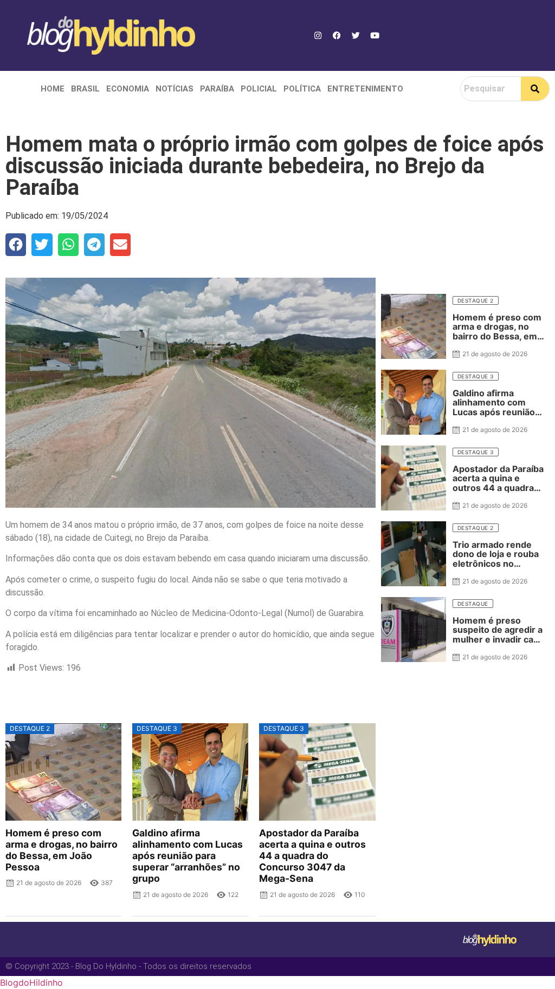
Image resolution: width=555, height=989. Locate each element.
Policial (259, 89)
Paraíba (217, 89)
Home (52, 89)
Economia (127, 89)
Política (302, 89)
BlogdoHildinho (31, 982)
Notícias (174, 89)
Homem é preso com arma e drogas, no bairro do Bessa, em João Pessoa (61, 850)
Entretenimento (365, 89)
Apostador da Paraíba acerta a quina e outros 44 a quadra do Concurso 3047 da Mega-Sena (312, 856)
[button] (15, 244)
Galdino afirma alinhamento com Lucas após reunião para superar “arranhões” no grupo (187, 856)
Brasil (85, 89)
